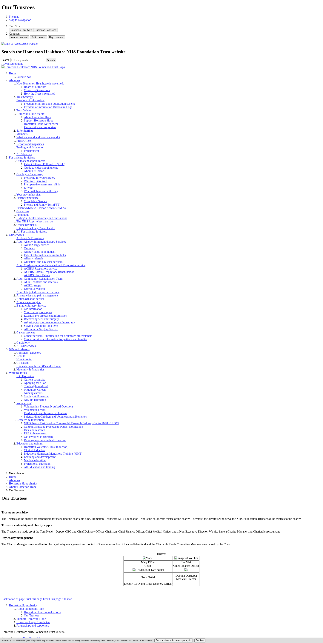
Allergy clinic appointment (39, 251)
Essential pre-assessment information (45, 315)
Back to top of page (13, 599)
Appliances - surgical (28, 302)
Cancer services (25, 332)
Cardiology (23, 342)
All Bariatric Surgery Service (41, 329)
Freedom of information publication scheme (49, 103)
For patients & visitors (22, 157)
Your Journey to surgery (38, 312)
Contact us (22, 211)
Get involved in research (38, 436)
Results (20, 356)
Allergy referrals (33, 258)
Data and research (34, 430)
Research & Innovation (30, 420)
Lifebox (28, 187)
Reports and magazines (30, 144)
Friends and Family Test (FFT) (42, 204)
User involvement (34, 288)
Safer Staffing (24, 130)
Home (12, 73)
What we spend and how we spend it (38, 137)
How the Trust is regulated (39, 93)
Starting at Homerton (36, 396)
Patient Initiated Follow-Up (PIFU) (44, 164)
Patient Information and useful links (45, 255)
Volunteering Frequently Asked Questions (48, 406)
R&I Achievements (35, 433)
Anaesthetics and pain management (37, 295)
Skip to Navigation (20, 19)
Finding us (22, 214)
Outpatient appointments (30, 160)
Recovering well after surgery (41, 319)
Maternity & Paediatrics (30, 369)
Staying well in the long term (41, 325)
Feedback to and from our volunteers (45, 413)
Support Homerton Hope (38, 120)
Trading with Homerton (30, 147)
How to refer (24, 359)
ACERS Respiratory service (40, 268)
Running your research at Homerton (45, 440)
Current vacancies (34, 379)
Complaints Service (35, 201)
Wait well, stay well (35, 181)
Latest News (23, 76)
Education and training (29, 443)
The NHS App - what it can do (34, 221)
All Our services (26, 345)
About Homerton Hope (37, 117)
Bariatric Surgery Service (31, 305)
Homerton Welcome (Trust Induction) (46, 446)
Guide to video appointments (41, 167)
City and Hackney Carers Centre (35, 228)
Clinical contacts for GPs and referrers (38, 366)
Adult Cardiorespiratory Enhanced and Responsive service (50, 265)
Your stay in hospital (28, 194)
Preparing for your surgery (39, 177)
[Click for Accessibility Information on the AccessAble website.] (19, 43)
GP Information (33, 308)
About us (14, 80)
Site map (14, 16)
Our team (29, 248)
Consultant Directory (28, 352)
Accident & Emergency (30, 238)
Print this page (33, 599)
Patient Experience (27, 197)
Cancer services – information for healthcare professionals (58, 335)
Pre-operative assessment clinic (42, 184)
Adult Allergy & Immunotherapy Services (41, 241)
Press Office (23, 140)
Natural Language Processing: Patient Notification (53, 426)
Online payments (26, 224)
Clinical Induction (34, 450)
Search (5, 59)
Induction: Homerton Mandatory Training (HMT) (53, 453)
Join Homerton (25, 376)
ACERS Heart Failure (37, 275)
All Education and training (39, 467)
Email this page (52, 599)
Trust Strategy (24, 97)
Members (21, 134)
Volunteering (24, 403)
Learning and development (40, 457)
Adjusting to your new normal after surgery (49, 322)
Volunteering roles (34, 409)
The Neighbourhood (36, 386)
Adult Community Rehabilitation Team (39, 278)
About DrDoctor (34, 171)
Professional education (37, 463)
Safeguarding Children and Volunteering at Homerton (55, 416)
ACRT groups (32, 285)
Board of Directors (35, 86)
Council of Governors (37, 90)
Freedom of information (30, 100)
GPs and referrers (19, 349)
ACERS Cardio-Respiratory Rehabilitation (49, 271)
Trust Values (23, 110)
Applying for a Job (35, 382)
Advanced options (12, 63)
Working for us (18, 372)
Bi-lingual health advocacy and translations (41, 218)
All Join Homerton (35, 399)
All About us (24, 154)
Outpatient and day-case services (43, 261)
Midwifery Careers (35, 389)
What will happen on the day (41, 191)
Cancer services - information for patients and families (55, 339)
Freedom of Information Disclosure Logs (48, 107)
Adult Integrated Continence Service (37, 292)
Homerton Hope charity (30, 113)
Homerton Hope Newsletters (41, 123)
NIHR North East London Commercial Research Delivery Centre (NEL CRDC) (71, 423)
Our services (16, 234)
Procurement (31, 150)
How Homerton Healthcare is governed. (40, 83)
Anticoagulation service (30, 298)
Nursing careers (33, 393)
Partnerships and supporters (40, 127)
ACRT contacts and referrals (41, 282)
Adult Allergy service (36, 245)
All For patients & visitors (31, 231)
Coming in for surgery (29, 174)
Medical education (35, 460)
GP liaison (22, 362)
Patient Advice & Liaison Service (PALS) (41, 208)
